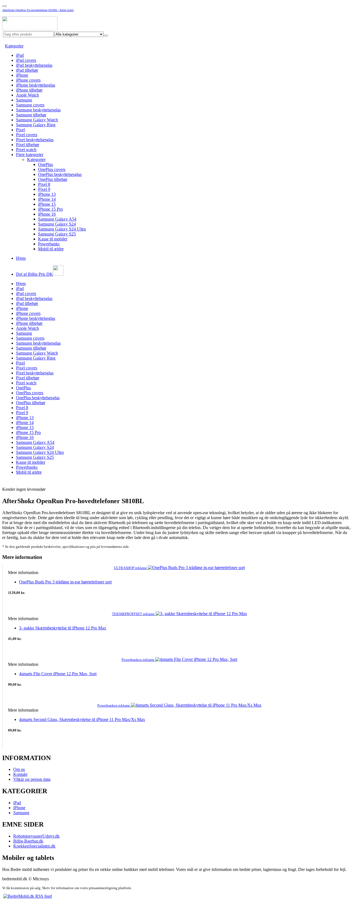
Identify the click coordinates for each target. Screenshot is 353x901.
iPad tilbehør (27, 70)
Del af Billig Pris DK (34, 274)
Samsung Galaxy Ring (35, 124)
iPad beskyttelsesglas (34, 65)
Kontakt (20, 774)
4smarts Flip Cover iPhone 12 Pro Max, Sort (58, 673)
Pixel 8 (44, 184)
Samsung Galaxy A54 (57, 219)
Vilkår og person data (31, 779)
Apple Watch (27, 95)
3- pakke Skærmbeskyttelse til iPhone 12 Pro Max (62, 628)
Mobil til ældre (51, 248)
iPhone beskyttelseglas (35, 85)
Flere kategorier (29, 154)
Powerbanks (49, 244)
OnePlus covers (51, 169)
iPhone (22, 75)
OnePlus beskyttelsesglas (60, 174)
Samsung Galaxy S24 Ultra (62, 229)
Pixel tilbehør (27, 144)
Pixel (20, 129)
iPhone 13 (47, 194)
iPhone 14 (47, 199)
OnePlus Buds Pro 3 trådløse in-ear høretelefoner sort (65, 582)
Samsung (24, 100)
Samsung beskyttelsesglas (38, 110)
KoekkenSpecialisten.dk (34, 846)
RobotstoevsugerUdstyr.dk (36, 836)
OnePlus (45, 164)
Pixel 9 (44, 189)
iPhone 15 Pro (50, 209)
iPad (20, 55)
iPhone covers (28, 80)
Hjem (21, 258)
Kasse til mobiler (52, 239)
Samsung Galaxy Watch (37, 119)
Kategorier (14, 46)
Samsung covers (30, 105)
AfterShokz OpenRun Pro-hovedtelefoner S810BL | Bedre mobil (38, 10)
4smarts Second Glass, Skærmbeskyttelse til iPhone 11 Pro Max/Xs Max (82, 719)
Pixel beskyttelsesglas (35, 139)
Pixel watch (26, 149)
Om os (19, 769)
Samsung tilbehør (31, 114)
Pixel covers (26, 134)
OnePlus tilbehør (52, 179)
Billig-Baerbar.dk (28, 841)
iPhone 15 (47, 204)
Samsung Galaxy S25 (57, 234)
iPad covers (26, 60)
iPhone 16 (47, 214)
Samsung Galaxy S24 (57, 224)
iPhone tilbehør (29, 90)
